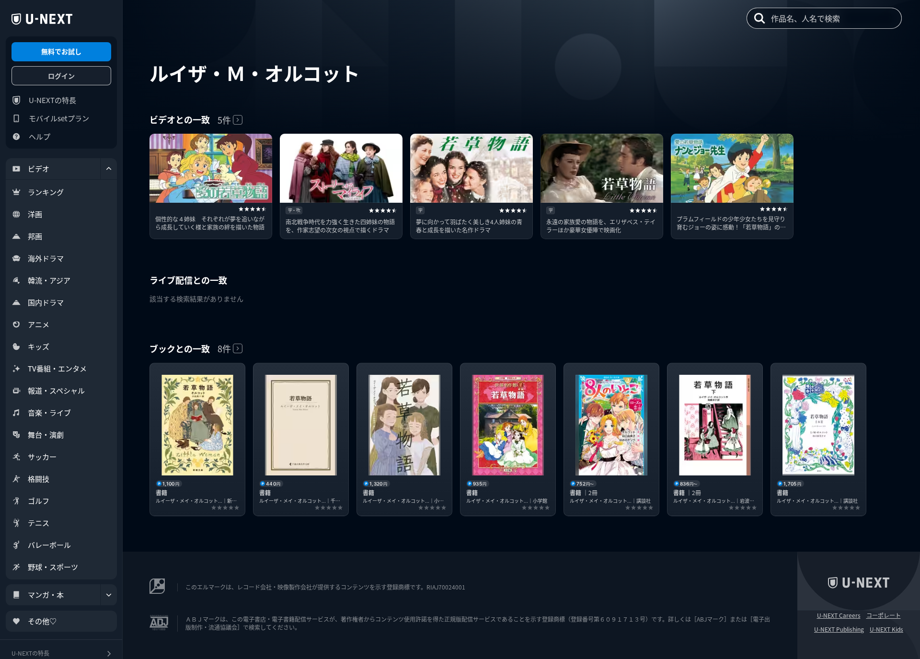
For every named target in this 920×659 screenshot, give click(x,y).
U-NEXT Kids (886, 629)
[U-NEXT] (42, 19)
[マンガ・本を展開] (109, 594)
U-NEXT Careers (839, 615)
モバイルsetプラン (59, 118)
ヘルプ (39, 136)
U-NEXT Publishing (839, 629)
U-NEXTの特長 (52, 100)
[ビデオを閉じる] (109, 168)
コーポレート (883, 615)
